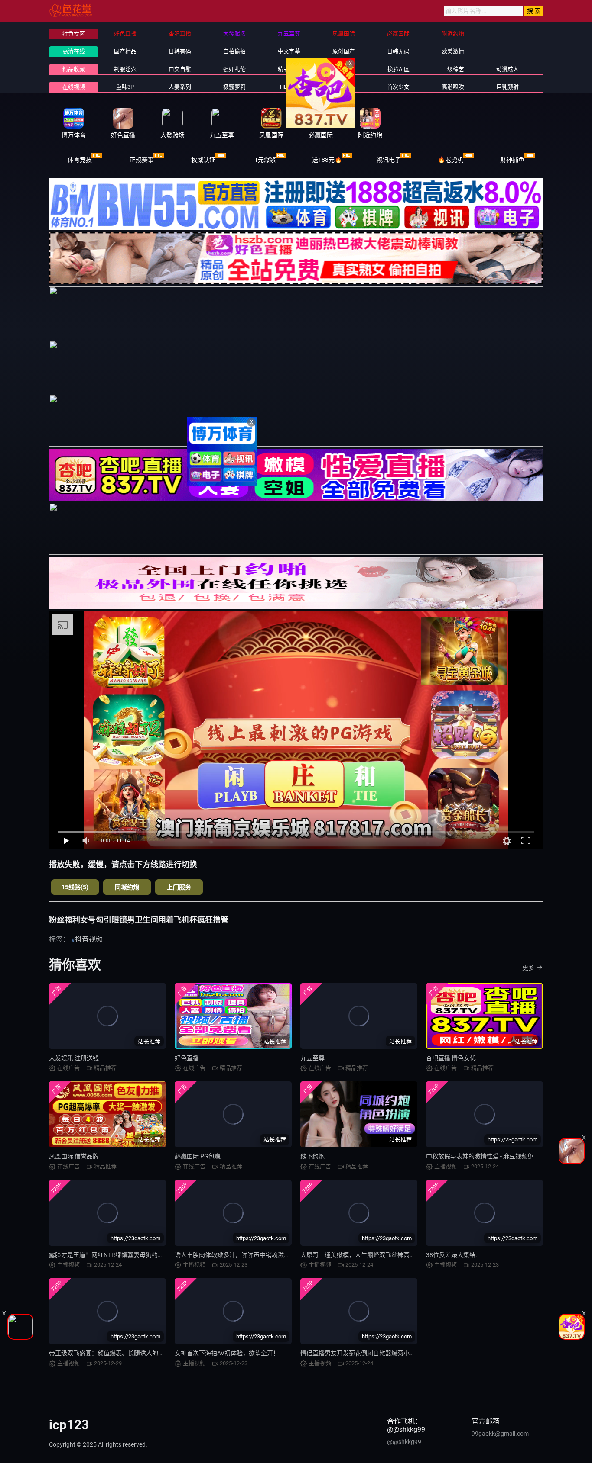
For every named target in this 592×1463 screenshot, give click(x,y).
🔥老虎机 (450, 159)
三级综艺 (453, 69)
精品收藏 (73, 69)
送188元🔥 (327, 159)
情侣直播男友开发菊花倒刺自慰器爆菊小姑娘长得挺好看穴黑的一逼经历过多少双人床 (415, 1353)
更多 (528, 967)
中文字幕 (289, 51)
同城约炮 (127, 887)
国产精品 (125, 51)
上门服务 (179, 887)
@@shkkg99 (404, 1441)
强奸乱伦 (234, 69)
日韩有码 (180, 51)
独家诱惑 (343, 87)
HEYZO (289, 87)
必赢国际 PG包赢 (198, 1156)
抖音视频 (89, 939)
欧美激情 (453, 51)
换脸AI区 (398, 69)
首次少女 (398, 87)
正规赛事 (142, 159)
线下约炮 (312, 1156)
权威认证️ (203, 159)
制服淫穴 (125, 69)
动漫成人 (507, 69)
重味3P (125, 87)
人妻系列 (180, 87)
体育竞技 (80, 159)
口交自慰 (180, 69)
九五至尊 (312, 1058)
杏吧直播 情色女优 (451, 1058)
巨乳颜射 (507, 87)
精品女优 (289, 69)
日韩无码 (398, 51)
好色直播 (187, 1058)
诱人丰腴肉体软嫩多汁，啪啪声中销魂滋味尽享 (238, 1254)
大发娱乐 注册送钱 (74, 1058)
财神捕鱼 (512, 159)
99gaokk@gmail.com (500, 1433)
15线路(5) (75, 887)
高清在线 (73, 51)
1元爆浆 (265, 159)
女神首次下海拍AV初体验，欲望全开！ (227, 1353)
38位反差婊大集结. (451, 1254)
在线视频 (73, 87)
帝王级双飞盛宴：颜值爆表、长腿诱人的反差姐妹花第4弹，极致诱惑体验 (148, 1353)
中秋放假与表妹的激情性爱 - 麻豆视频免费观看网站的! (499, 1156)
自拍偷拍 (234, 51)
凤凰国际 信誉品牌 (74, 1156)
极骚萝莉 (234, 87)
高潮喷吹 (453, 87)
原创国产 (343, 51)
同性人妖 (343, 69)
